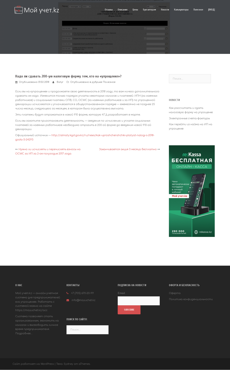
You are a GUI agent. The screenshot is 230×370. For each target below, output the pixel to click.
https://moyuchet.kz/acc (31, 310)
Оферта (175, 293)
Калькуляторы (181, 9)
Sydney (68, 364)
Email (121, 293)
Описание (123, 9)
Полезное (198, 9)
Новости (165, 9)
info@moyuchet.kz (83, 300)
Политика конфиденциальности (191, 299)
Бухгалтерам (149, 9)
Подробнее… (24, 333)
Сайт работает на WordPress (33, 364)
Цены (135, 9)
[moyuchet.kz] (36, 9)
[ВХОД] (211, 9)
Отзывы (109, 9)
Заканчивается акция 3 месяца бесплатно (128, 149)
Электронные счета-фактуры (189, 118)
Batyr (60, 82)
